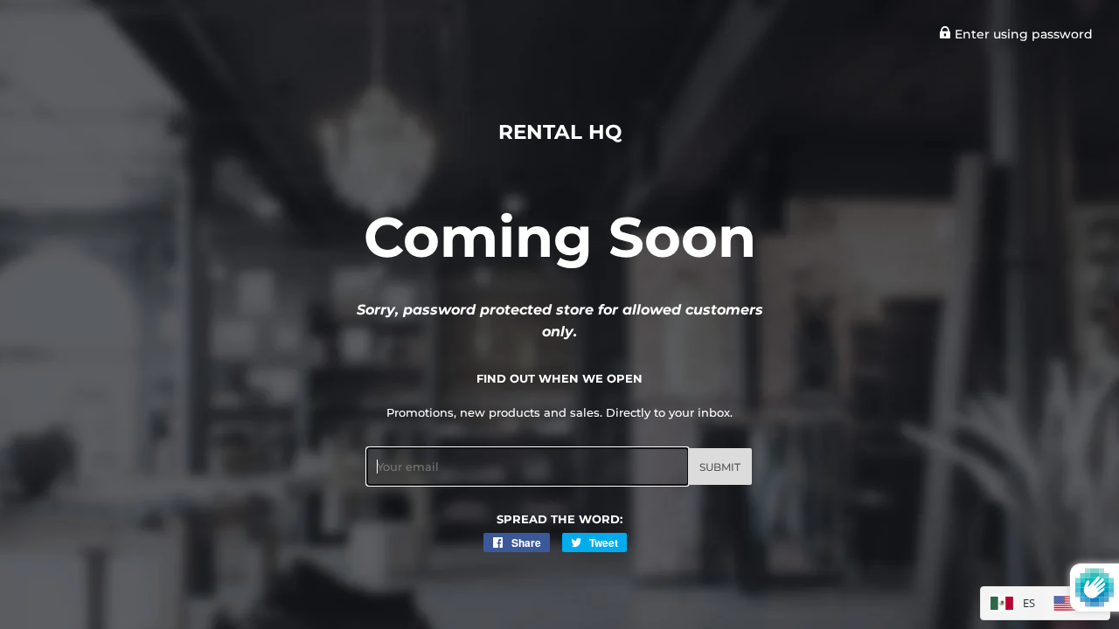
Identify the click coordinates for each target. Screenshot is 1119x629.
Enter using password (1022, 34)
